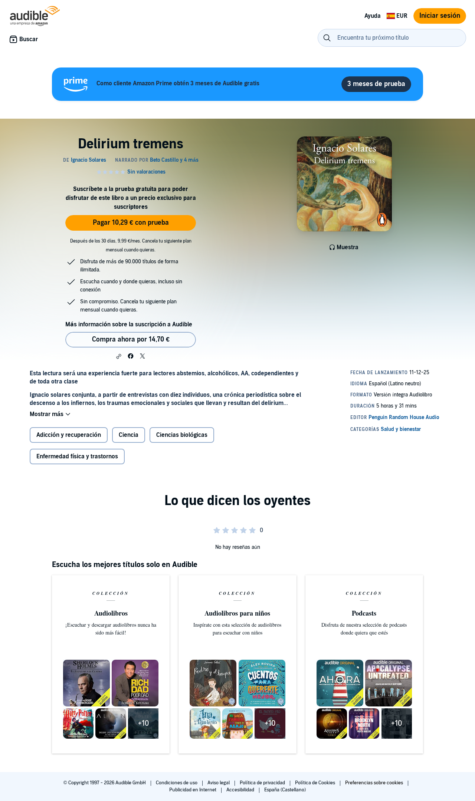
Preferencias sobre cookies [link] (374, 783)
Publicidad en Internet (193, 790)
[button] (119, 356)
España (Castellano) (285, 790)
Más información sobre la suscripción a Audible (128, 324)
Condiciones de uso (177, 783)
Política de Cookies (315, 783)
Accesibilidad (240, 790)
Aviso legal (219, 783)
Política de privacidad (263, 783)
